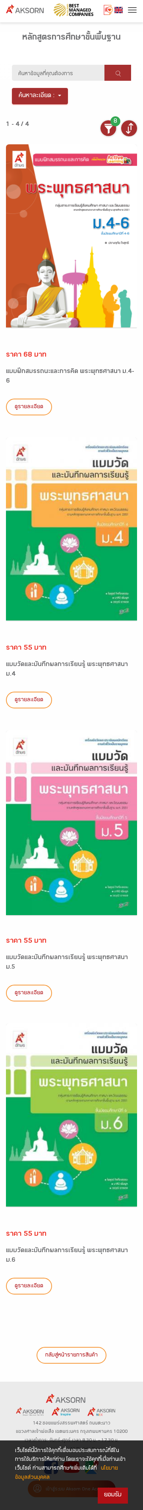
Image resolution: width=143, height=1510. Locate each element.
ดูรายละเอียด (29, 407)
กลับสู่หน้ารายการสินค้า (71, 1355)
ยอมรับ (113, 1495)
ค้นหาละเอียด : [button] (37, 96)
